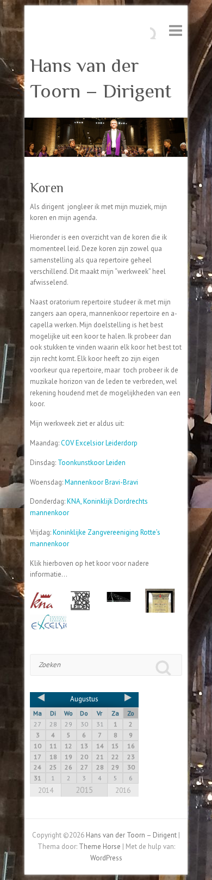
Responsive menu (175, 30)
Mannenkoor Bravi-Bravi (101, 482)
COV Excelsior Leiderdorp (99, 443)
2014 (45, 790)
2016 (122, 790)
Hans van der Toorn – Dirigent (100, 78)
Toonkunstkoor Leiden (92, 462)
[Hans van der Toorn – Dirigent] (106, 122)
